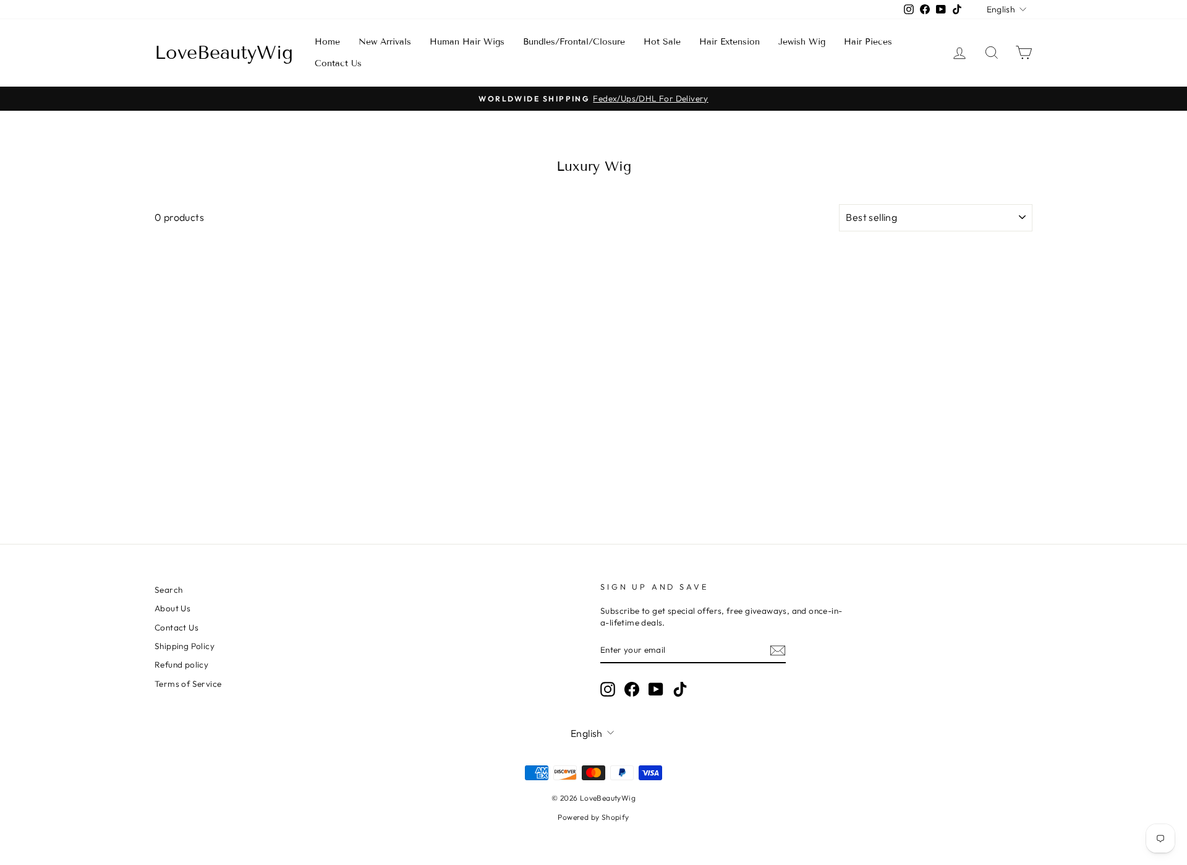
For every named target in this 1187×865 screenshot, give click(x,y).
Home (327, 42)
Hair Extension (729, 42)
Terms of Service (188, 683)
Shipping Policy (185, 646)
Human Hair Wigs (467, 42)
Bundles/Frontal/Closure (574, 42)
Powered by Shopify (593, 817)
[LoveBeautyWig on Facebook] (631, 689)
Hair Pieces (868, 42)
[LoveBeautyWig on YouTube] (656, 689)
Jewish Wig (801, 42)
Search (168, 589)
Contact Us (338, 63)
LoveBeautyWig (224, 52)
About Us (172, 608)
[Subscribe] (778, 650)
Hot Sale (662, 42)
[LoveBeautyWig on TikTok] (680, 689)
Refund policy (181, 664)
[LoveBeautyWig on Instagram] (607, 689)
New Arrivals (385, 42)
